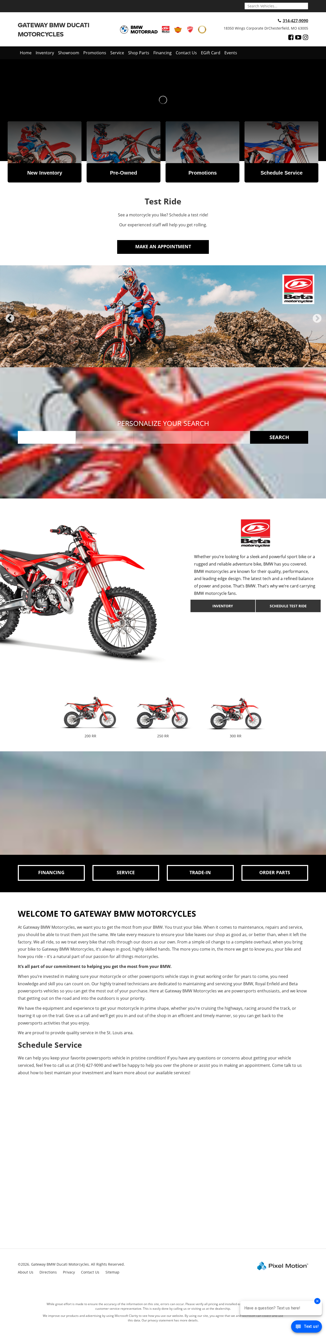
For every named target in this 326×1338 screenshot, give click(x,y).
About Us (25, 1272)
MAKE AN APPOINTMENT (163, 246)
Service (117, 53)
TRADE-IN (200, 872)
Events (230, 53)
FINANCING (51, 872)
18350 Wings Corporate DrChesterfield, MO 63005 (266, 28)
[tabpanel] (163, 316)
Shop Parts (138, 53)
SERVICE (126, 872)
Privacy (69, 1272)
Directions (48, 1272)
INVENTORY (222, 606)
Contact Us (186, 53)
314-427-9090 (295, 20)
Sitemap (112, 1272)
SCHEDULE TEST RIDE (288, 606)
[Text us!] (306, 1327)
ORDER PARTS (274, 872)
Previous (10, 323)
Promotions (94, 53)
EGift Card (210, 53)
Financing (162, 53)
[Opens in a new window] (291, 37)
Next (317, 323)
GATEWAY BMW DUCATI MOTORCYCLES (53, 29)
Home (26, 53)
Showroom (68, 53)
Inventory (45, 53)
